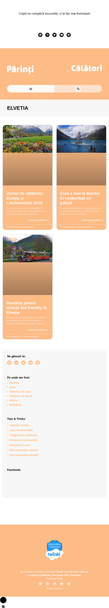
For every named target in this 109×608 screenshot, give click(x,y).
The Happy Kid (60, 575)
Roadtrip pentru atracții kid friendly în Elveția (26, 308)
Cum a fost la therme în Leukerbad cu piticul (80, 198)
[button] (31, 88)
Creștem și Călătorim (39, 575)
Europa (14, 382)
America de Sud (20, 391)
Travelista (76, 575)
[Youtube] (61, 35)
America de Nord (20, 396)
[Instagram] (47, 35)
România (15, 404)
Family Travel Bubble (67, 572)
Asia (12, 387)
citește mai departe (37, 220)
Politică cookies (54, 588)
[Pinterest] (69, 35)
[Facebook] (40, 35)
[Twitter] (54, 35)
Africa (13, 400)
